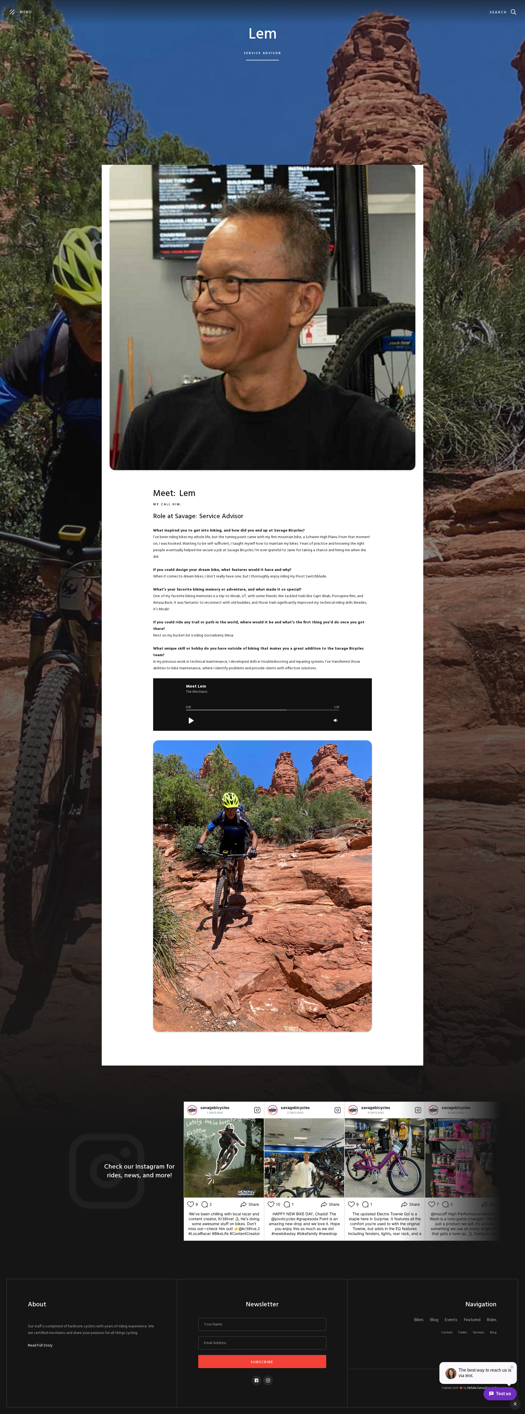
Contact (447, 1332)
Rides (492, 1320)
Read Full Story (40, 1345)
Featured (472, 1320)
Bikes (419, 1320)
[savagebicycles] (192, 1110)
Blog (434, 1320)
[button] (191, 720)
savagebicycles (214, 1107)
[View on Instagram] (257, 1110)
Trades (462, 1332)
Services (479, 1332)
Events (451, 1320)
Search (498, 12)
